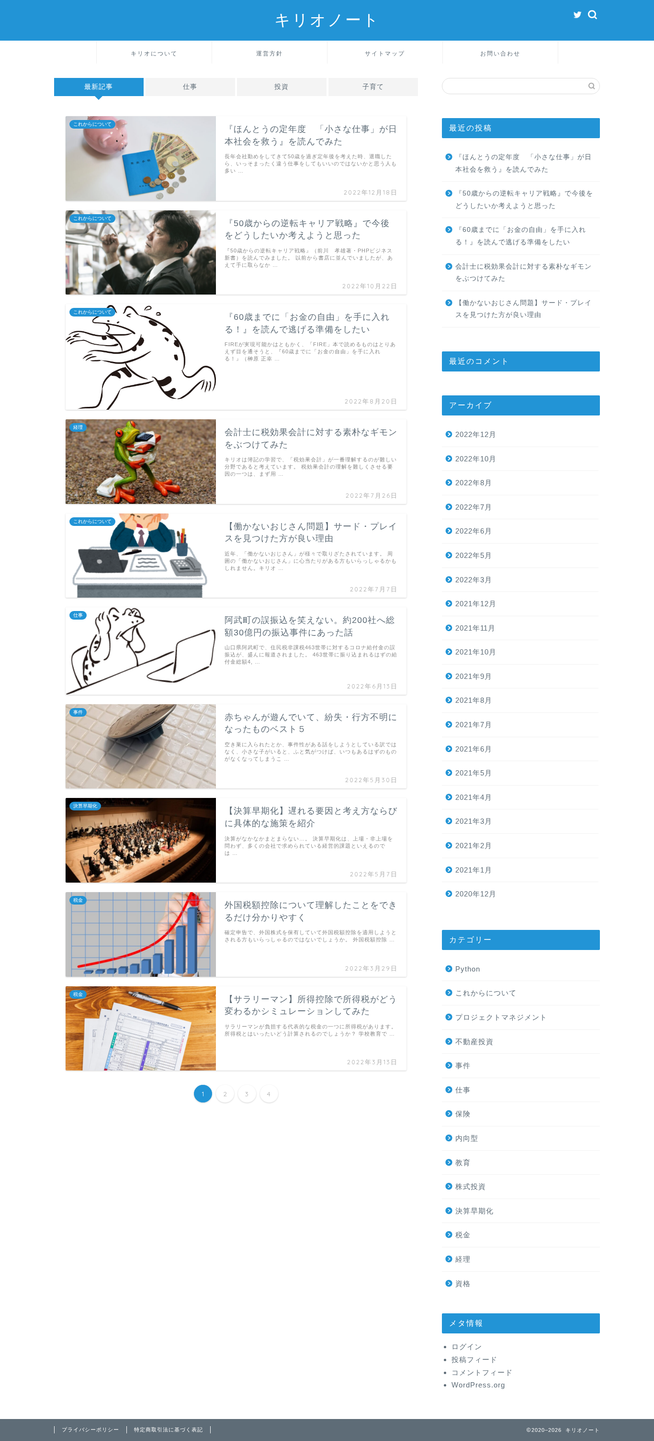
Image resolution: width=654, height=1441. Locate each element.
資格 (463, 1283)
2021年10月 (475, 652)
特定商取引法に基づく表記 (168, 1429)
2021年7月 (473, 724)
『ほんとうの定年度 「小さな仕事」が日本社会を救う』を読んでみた (523, 163)
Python (467, 969)
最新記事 (98, 86)
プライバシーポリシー (90, 1429)
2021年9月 (473, 676)
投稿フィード (474, 1359)
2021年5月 (473, 773)
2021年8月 (473, 700)
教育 (463, 1162)
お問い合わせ (500, 53)
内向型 (466, 1138)
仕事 (190, 86)
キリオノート (327, 19)
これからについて (486, 993)
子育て (373, 86)
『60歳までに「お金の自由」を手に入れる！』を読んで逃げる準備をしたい (520, 236)
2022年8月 (473, 483)
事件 (463, 1065)
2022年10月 (475, 459)
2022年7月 (473, 507)
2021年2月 (473, 845)
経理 (463, 1259)
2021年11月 (475, 628)
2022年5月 (473, 555)
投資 (281, 86)
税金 (463, 1235)
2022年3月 (473, 580)
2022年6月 (473, 531)
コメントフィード (482, 1372)
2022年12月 (475, 434)
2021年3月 (473, 821)
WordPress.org (478, 1385)
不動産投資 (474, 1041)
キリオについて (154, 53)
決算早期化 (474, 1211)
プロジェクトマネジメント (501, 1017)
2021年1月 (473, 870)
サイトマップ (385, 53)
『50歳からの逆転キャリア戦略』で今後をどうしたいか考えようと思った (524, 199)
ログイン (466, 1347)
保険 (463, 1114)
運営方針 (269, 53)
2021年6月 (473, 749)
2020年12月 (475, 894)
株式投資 (470, 1186)
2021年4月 (473, 797)
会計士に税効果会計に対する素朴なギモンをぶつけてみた (523, 273)
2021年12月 (475, 604)
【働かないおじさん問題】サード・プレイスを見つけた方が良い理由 (523, 309)
